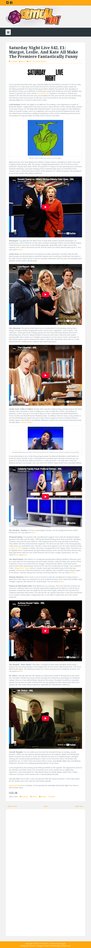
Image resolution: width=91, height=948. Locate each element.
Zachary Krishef (40, 61)
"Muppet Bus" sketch (22, 568)
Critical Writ (44, 943)
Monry (22, 61)
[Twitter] (7, 3)
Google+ (43, 796)
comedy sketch (26, 422)
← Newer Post (11, 806)
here (17, 555)
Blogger (63, 943)
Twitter (34, 796)
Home (46, 806)
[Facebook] (11, 3)
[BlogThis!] (12, 793)
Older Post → (80, 806)
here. (21, 250)
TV (33, 61)
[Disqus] (45, 842)
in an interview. (43, 93)
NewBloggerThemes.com (61, 946)
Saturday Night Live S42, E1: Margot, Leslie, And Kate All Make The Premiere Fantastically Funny (43, 52)
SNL (30, 61)
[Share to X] (14, 793)
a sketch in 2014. (15, 548)
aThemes (31, 946)
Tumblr (52, 796)
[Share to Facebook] (16, 793)
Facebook (24, 796)
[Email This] (10, 793)
